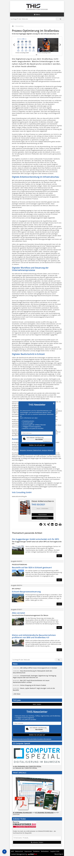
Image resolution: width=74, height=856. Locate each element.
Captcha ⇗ (47, 441)
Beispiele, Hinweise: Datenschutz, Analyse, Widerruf (36, 450)
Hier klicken (39, 439)
